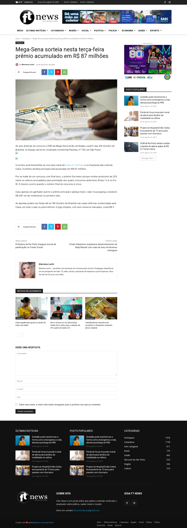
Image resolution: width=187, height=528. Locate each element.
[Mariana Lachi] (17, 64)
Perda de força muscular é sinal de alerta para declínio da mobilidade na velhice (154, 115)
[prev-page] (17, 335)
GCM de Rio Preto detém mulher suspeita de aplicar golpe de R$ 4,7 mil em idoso (155, 146)
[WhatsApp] (64, 72)
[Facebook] (165, 2)
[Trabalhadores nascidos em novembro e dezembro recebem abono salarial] (101, 308)
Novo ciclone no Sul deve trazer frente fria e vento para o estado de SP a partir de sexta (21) (65, 325)
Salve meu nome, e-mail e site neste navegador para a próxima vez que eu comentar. (60, 404)
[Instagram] (170, 2)
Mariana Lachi (28, 64)
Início (17, 38)
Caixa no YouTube (74, 165)
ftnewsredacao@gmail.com (87, 510)
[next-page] (22, 335)
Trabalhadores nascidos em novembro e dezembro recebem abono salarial (98, 325)
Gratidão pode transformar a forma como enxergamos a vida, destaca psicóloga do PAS (155, 100)
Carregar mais (147, 158)
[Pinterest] (58, 72)
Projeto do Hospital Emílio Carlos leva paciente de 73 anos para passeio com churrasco (155, 131)
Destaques (26, 38)
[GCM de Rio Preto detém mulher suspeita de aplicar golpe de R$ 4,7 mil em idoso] (131, 147)
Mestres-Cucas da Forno (43, 522)
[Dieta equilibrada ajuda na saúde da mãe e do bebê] (31, 308)
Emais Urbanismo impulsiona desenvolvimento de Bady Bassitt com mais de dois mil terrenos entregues (93, 247)
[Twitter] (51, 72)
